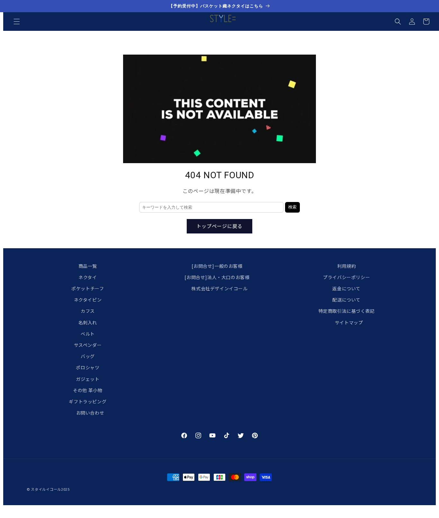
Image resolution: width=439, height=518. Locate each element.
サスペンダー (88, 345)
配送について (346, 300)
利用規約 (346, 266)
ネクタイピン (88, 300)
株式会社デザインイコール (219, 288)
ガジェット (87, 379)
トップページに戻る (219, 226)
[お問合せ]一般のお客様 (217, 266)
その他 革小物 (87, 390)
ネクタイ (87, 277)
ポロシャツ (87, 367)
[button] (17, 21)
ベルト (88, 333)
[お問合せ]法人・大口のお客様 (216, 277)
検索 (292, 207)
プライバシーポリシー (346, 277)
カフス (88, 311)
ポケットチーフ (87, 288)
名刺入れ (87, 322)
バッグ (88, 356)
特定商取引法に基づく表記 (346, 311)
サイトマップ (349, 322)
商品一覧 (87, 266)
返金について (346, 288)
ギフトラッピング (87, 401)
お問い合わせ (90, 412)
